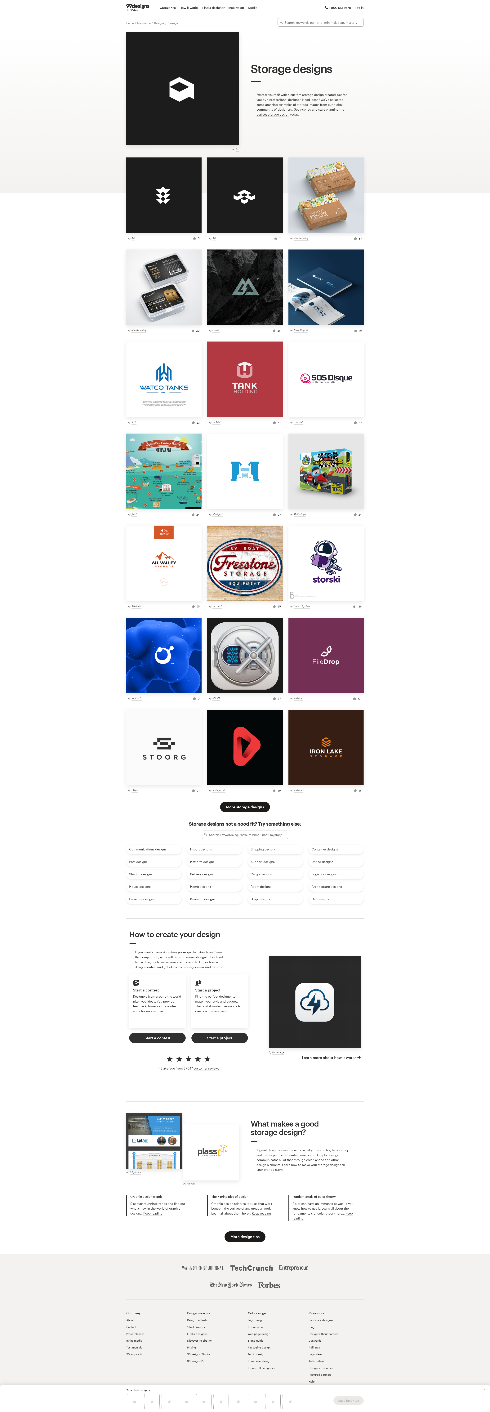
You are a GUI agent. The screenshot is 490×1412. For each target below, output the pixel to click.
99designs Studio (198, 1354)
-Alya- (134, 790)
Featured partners (320, 1374)
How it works (189, 7)
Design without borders (323, 1333)
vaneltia (191, 1183)
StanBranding (301, 238)
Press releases (135, 1333)
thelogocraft (218, 790)
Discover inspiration (199, 1340)
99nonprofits (134, 1354)
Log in (359, 7)
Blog (311, 1327)
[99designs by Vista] (137, 7)
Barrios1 (217, 606)
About (130, 1320)
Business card (256, 1327)
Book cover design (259, 1361)
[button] (485, 1389)
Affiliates (314, 1347)
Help (312, 1381)
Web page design (259, 1333)
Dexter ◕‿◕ (278, 1052)
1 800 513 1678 (340, 7)
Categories (168, 7)
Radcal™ (136, 698)
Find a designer (213, 7)
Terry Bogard (301, 330)
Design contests (197, 1320)
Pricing (191, 1347)
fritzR (134, 514)
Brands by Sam (302, 606)
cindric (216, 330)
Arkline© (136, 606)
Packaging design (259, 1347)
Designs (159, 23)
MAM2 (216, 698)
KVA (133, 422)
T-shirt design (256, 1354)
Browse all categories (261, 1368)
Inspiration (236, 7)
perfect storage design (272, 114)
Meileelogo (300, 514)
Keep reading (153, 1213)
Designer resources (321, 1368)
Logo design (255, 1320)
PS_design (135, 1172)
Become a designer (321, 1320)
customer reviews (206, 1068)
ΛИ (237, 149)
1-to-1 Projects (196, 1327)
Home (130, 23)
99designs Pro (196, 1361)
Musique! (217, 514)
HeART (216, 422)
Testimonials (134, 1347)
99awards (315, 1340)
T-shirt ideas (316, 1361)
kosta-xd (298, 422)
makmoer (298, 698)
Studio (252, 7)
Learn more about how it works (329, 1057)
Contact (131, 1327)
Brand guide (255, 1340)
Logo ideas (316, 1354)
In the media (134, 1340)
